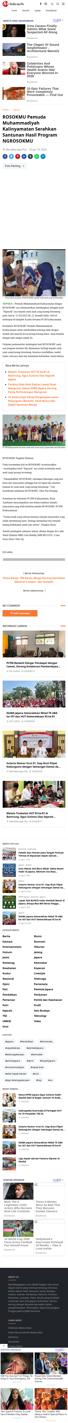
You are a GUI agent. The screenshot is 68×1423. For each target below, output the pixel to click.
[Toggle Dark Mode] (52, 3)
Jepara (22, 865)
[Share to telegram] (43, 156)
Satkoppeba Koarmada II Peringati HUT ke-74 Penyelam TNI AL (40, 1112)
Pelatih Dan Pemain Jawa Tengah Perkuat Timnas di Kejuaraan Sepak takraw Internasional (41, 855)
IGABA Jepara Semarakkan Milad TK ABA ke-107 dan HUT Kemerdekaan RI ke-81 (31, 714)
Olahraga (32, 849)
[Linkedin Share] (24, 156)
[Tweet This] (11, 156)
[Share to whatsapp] (36, 156)
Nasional (23, 849)
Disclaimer (13, 1341)
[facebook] (40, 4)
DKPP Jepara (24, 897)
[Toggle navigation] (63, 3)
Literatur (26, 10)
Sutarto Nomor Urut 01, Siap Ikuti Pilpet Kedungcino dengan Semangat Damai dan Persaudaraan (33, 766)
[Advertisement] (34, 211)
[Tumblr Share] (30, 156)
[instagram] (45, 4)
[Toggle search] (58, 4)
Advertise (13, 1337)
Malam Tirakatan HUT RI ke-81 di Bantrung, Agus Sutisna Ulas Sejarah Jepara (31, 375)
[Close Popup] (4, 1346)
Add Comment (22, 613)
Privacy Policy (15, 1346)
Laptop (38, 10)
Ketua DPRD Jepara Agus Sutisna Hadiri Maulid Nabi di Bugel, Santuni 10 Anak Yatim (40, 1097)
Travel (14, 10)
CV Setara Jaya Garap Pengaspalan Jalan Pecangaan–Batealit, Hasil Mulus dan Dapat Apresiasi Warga (33, 400)
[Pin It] (17, 156)
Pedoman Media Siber (20, 1327)
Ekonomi (35, 897)
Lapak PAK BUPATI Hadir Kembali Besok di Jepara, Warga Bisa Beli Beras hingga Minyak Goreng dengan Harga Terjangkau (42, 903)
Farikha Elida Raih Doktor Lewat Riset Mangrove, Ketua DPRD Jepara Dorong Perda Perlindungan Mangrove (32, 388)
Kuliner (29, 865)
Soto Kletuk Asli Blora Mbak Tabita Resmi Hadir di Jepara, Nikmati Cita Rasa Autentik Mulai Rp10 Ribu (41, 871)
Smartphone (51, 10)
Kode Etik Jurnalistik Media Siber (25, 1332)
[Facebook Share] (5, 156)
